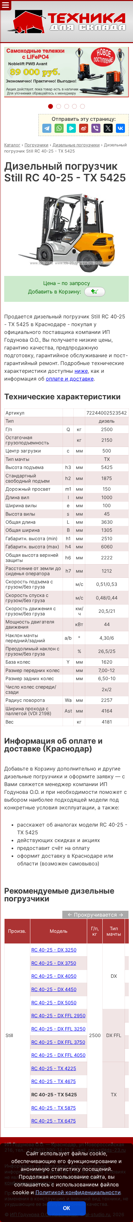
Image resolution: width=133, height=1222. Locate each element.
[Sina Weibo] (83, 128)
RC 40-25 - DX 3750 (53, 963)
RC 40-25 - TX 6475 (53, 1121)
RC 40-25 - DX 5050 (54, 1002)
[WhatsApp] (59, 128)
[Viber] (95, 128)
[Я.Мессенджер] (71, 128)
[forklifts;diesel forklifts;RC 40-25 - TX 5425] (94, 292)
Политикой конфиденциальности (78, 1192)
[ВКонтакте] (120, 128)
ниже (81, 371)
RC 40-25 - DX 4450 (54, 989)
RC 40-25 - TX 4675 (53, 1081)
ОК (66, 1208)
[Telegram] (46, 128)
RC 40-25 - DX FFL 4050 (58, 1055)
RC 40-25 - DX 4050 (54, 976)
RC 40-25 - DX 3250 (54, 950)
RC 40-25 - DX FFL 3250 (58, 1029)
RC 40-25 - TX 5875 (53, 1108)
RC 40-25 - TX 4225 (53, 1068)
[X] (108, 128)
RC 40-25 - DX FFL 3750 (58, 1042)
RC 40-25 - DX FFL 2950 (58, 1015)
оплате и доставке (70, 378)
